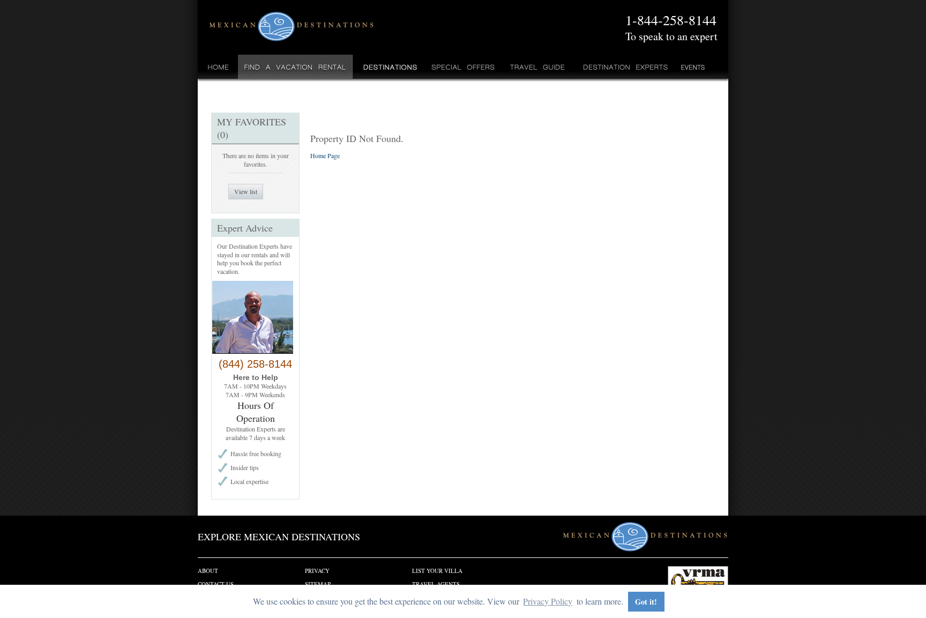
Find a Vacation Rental (295, 67)
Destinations (389, 67)
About (208, 571)
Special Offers (463, 67)
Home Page (325, 155)
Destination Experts (623, 67)
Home (218, 67)
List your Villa (437, 571)
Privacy (317, 571)
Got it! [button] (646, 601)
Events (692, 67)
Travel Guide (538, 67)
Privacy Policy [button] (547, 601)
